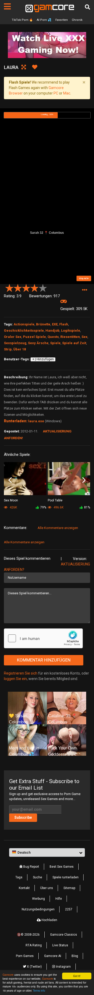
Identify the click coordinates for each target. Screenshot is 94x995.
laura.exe (36, 421)
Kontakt (24, 888)
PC (56, 93)
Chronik (77, 20)
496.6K (58, 507)
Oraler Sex (12, 337)
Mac (66, 93)
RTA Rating (34, 945)
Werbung (38, 898)
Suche (37, 877)
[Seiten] (7, 6)
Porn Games (25, 956)
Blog (75, 956)
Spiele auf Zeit (74, 343)
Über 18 (19, 349)
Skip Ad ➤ (84, 278)
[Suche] (87, 7)
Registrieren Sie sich (20, 673)
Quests (53, 337)
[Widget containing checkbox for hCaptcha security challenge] (43, 638)
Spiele (55, 343)
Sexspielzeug (15, 343)
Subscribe (23, 817)
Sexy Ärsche (38, 343)
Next (84, 480)
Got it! (76, 976)
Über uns (46, 888)
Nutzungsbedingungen (38, 909)
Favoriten (61, 20)
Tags (18, 877)
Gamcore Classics (63, 934)
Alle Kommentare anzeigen (58, 528)
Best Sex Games (62, 866)
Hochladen (49, 920)
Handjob (52, 330)
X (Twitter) (34, 966)
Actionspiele (24, 324)
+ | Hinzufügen (43, 359)
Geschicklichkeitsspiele (24, 330)
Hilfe (58, 898)
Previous (10, 480)
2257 (68, 909)
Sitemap (69, 888)
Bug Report (30, 866)
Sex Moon (11, 500)
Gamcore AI (52, 956)
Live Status (60, 945)
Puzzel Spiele (34, 337)
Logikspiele (70, 330)
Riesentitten (70, 337)
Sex (84, 337)
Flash (63, 324)
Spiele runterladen (65, 877)
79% (43, 507)
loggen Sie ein (15, 679)
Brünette (43, 324)
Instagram (63, 966)
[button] (84, 290)
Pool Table (55, 500)
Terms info (39, 990)
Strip (8, 349)
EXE (55, 324)
